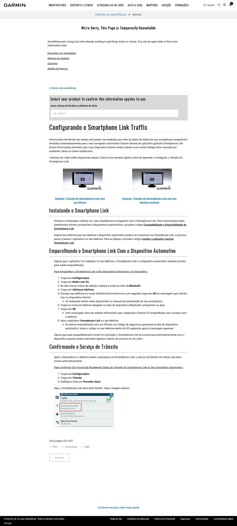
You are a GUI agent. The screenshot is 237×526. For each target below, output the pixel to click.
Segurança (185, 519)
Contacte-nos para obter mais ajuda (118, 507)
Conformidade (201, 519)
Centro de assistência (110, 14)
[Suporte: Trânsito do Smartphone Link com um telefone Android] (152, 189)
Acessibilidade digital (223, 519)
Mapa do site (116, 519)
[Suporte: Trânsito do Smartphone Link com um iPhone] (83, 189)
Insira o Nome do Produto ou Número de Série (73, 105)
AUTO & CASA (135, 5)
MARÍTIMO (152, 5)
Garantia (52, 63)
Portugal (7, 523)
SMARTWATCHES (57, 5)
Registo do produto (58, 58)
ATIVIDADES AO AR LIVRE (110, 5)
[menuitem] (209, 5)
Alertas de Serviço (58, 68)
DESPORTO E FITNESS (81, 5)
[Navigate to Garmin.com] (15, 5)
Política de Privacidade (164, 519)
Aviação (166, 5)
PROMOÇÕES (181, 5)
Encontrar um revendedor (62, 53)
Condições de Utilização (138, 519)
